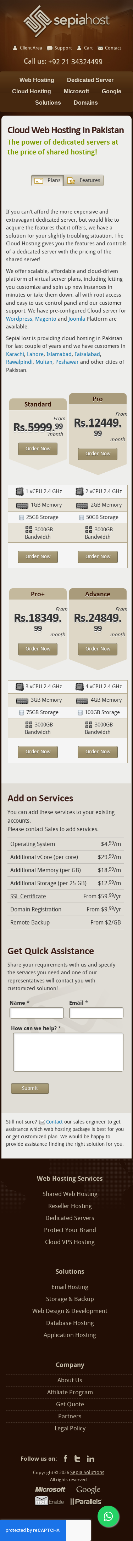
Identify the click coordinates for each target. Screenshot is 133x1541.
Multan (43, 362)
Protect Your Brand (70, 1230)
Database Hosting (70, 1323)
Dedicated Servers (69, 1218)
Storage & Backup (70, 1299)
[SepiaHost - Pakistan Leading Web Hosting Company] (66, 21)
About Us (69, 1380)
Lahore (35, 354)
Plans (54, 180)
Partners (70, 1416)
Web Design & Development (69, 1311)
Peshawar (67, 362)
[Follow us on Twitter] (77, 1459)
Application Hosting (70, 1335)
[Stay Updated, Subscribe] (90, 1459)
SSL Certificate (28, 896)
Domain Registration (35, 909)
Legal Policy (70, 1428)
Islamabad (59, 354)
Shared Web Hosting (70, 1194)
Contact (54, 1122)
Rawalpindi (19, 362)
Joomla (76, 319)
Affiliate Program (70, 1392)
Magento (45, 319)
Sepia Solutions (87, 1473)
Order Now (38, 449)
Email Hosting (69, 1287)
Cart (88, 48)
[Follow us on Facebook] (64, 1459)
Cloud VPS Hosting (70, 1242)
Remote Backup (30, 922)
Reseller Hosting (70, 1206)
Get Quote (70, 1404)
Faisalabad (87, 354)
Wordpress (19, 319)
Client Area (31, 48)
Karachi (15, 354)
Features (90, 180)
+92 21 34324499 (74, 62)
